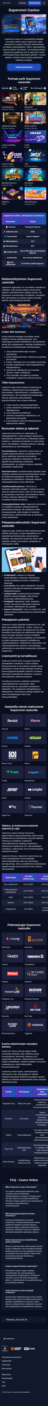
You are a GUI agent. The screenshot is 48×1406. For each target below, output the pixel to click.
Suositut (5, 88)
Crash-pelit (25, 88)
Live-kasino (15, 88)
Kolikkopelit (38, 88)
